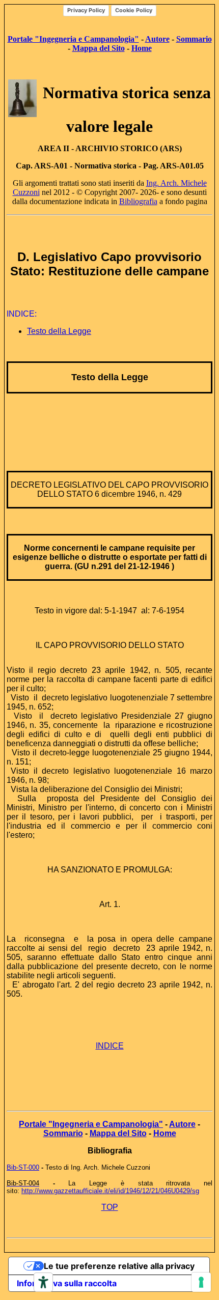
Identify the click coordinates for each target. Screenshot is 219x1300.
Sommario (63, 1133)
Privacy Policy (86, 10)
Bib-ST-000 (23, 1167)
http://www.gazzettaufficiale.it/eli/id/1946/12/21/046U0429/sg (110, 1191)
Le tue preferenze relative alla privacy (119, 1266)
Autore (157, 39)
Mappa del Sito (98, 48)
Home (164, 1133)
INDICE (110, 1045)
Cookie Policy (133, 10)
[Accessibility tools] (43, 1282)
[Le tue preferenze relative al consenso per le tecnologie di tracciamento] (201, 1282)
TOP (109, 1207)
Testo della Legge (59, 331)
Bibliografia (138, 201)
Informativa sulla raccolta (67, 1283)
